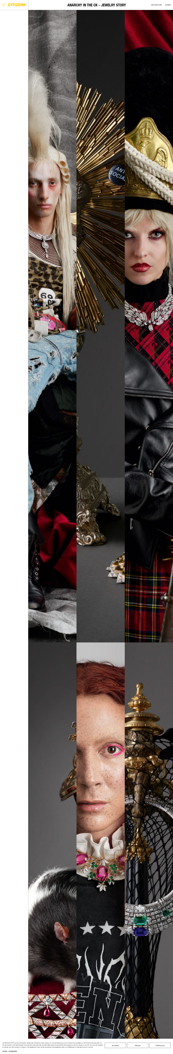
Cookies (4, 1051)
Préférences (160, 1045)
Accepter (115, 1045)
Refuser (138, 1045)
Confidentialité (12, 1051)
